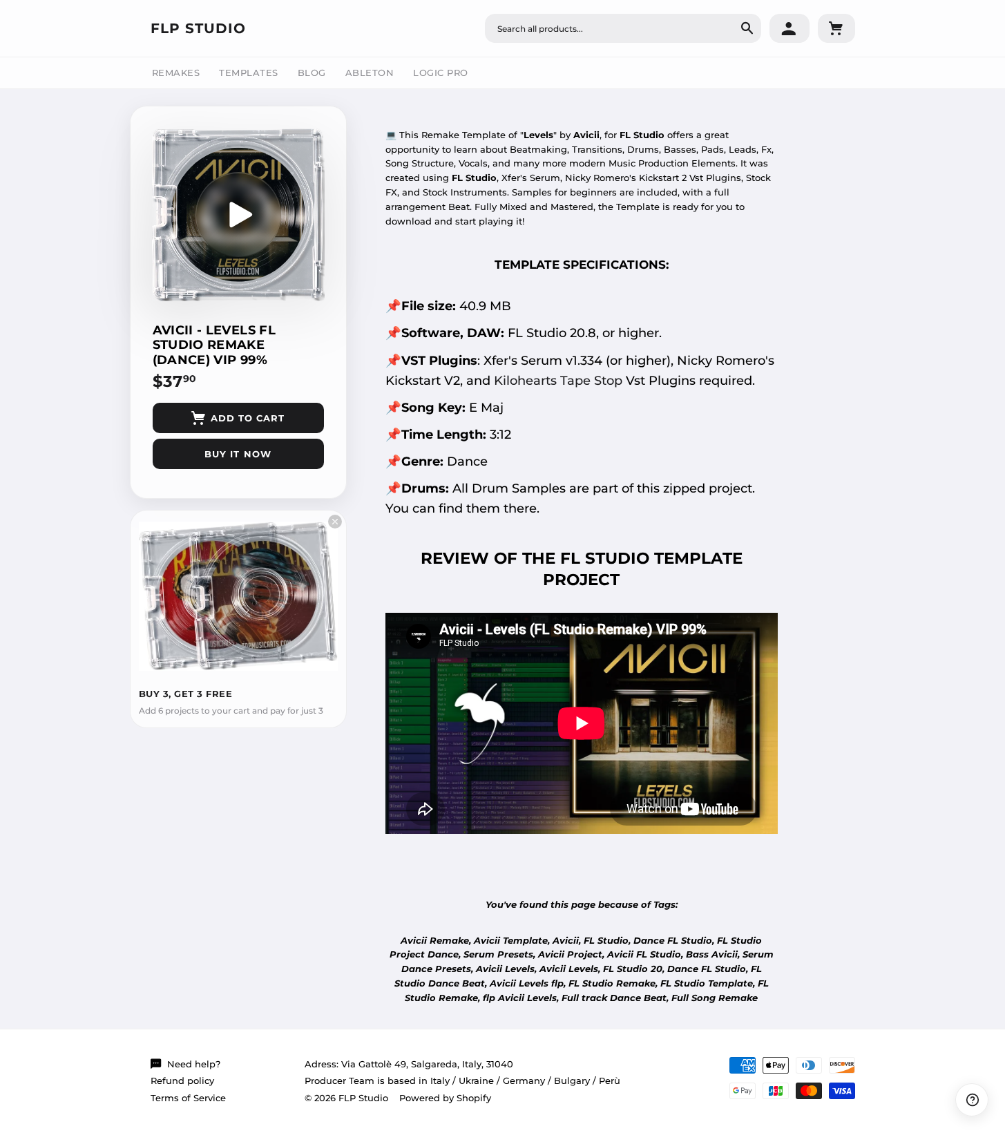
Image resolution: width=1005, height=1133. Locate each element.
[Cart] (836, 28)
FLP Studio (198, 28)
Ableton (369, 72)
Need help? (193, 1063)
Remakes (176, 72)
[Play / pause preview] (238, 215)
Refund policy (182, 1080)
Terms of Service (188, 1097)
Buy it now (237, 453)
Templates (248, 72)
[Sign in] (789, 28)
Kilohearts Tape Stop (558, 380)
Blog (312, 72)
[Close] (335, 522)
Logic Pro (440, 72)
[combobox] (623, 28)
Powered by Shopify (445, 1097)
